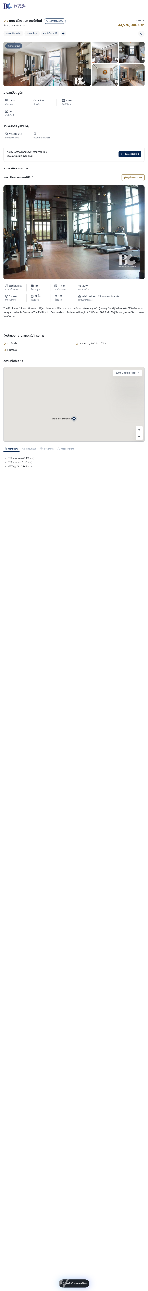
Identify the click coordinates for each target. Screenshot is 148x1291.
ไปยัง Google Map (126, 373)
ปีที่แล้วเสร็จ (83, 289)
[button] (74, 419)
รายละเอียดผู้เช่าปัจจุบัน (17, 126)
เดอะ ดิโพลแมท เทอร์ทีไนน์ (18, 177)
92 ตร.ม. (70, 101)
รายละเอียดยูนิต (13, 93)
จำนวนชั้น (35, 300)
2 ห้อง (12, 101)
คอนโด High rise (13, 33)
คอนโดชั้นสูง (32, 33)
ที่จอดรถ (58, 300)
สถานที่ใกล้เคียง (13, 361)
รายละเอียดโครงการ (15, 168)
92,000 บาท (15, 134)
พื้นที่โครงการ (60, 289)
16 (10, 112)
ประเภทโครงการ (12, 289)
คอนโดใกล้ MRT (50, 33)
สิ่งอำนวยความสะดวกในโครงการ (23, 336)
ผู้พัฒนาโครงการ (85, 300)
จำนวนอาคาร (10, 300)
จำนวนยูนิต (35, 289)
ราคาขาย (140, 20)
